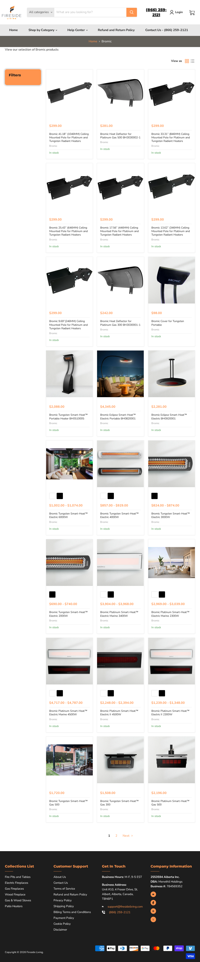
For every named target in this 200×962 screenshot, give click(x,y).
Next (126, 836)
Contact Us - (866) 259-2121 (166, 30)
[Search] (131, 12)
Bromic (53, 146)
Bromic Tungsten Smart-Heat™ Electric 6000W (68, 515)
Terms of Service (64, 889)
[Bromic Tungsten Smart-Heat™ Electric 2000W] (69, 562)
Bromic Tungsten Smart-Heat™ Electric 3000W (170, 515)
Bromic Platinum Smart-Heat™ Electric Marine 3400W (119, 614)
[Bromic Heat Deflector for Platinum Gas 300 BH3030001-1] (120, 280)
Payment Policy (64, 918)
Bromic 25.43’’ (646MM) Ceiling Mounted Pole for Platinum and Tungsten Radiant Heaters (68, 231)
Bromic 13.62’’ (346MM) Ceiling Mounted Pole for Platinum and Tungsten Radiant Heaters (170, 231)
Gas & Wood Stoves (18, 900)
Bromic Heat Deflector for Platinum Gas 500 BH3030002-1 (120, 135)
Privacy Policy (63, 900)
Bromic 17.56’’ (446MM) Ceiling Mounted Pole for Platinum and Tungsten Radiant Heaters (119, 231)
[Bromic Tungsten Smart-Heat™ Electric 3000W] (171, 464)
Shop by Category (42, 30)
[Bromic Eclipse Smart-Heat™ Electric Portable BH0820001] (120, 374)
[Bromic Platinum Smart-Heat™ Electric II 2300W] (171, 661)
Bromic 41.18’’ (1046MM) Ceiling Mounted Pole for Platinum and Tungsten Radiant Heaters (69, 137)
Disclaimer (60, 930)
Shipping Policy (64, 906)
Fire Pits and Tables (17, 877)
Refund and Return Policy (116, 30)
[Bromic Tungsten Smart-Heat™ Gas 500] (69, 760)
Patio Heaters (13, 906)
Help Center (76, 30)
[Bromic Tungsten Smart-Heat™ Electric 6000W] (69, 464)
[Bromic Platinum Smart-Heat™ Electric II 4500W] (120, 661)
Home (13, 30)
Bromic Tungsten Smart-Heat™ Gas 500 (68, 802)
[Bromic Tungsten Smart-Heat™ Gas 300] (120, 760)
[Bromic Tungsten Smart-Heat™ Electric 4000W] (120, 464)
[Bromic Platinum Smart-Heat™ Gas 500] (171, 760)
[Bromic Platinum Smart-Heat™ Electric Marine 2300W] (171, 562)
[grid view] (187, 61)
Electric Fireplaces (16, 883)
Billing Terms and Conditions (72, 912)
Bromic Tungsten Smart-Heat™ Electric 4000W (119, 515)
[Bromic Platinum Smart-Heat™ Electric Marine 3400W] (120, 562)
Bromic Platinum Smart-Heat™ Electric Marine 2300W (170, 614)
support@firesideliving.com (125, 907)
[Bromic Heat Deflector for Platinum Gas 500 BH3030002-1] (120, 92)
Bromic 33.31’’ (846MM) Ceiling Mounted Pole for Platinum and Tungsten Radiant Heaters (170, 137)
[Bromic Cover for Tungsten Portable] (171, 280)
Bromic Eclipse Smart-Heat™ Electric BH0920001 (169, 416)
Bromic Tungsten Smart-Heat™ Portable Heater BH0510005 (68, 416)
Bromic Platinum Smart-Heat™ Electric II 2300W (170, 712)
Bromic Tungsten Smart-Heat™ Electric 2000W (68, 614)
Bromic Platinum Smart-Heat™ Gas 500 (170, 802)
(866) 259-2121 (119, 912)
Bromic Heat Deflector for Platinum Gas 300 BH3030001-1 (120, 323)
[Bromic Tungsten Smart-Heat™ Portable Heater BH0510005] (69, 374)
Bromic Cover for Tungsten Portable (167, 323)
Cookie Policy (62, 924)
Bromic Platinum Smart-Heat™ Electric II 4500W (119, 712)
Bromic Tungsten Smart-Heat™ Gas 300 (119, 802)
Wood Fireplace (15, 894)
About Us (60, 877)
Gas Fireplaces (14, 889)
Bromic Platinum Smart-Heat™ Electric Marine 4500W (68, 712)
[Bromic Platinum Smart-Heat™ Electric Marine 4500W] (69, 661)
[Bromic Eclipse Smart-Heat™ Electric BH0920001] (171, 374)
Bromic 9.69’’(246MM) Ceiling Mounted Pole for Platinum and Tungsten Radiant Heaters (68, 324)
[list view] (192, 61)
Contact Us (61, 883)
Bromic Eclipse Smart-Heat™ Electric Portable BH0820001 (118, 416)
